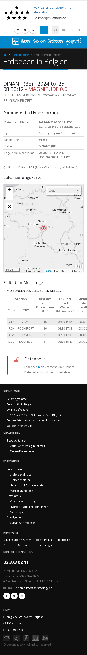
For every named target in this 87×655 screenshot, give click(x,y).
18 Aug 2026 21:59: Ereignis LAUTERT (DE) (35, 415)
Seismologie (20, 55)
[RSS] (32, 30)
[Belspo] (35, 637)
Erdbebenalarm (20, 480)
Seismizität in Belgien (20, 404)
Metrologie (17, 512)
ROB (31, 167)
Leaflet (48, 270)
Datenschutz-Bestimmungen (35, 545)
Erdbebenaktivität (21, 474)
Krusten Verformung (22, 501)
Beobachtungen (17, 440)
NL (78, 29)
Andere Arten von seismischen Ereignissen (33, 420)
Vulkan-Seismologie (22, 522)
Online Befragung (17, 409)
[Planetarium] (6, 637)
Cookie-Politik (43, 539)
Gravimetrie (14, 496)
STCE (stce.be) (14, 630)
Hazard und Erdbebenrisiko (27, 485)
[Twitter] (25, 30)
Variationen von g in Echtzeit (27, 446)
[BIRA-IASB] (16, 637)
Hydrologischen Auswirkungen (29, 506)
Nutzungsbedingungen (17, 539)
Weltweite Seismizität (20, 425)
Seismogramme (17, 399)
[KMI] (26, 637)
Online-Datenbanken (23, 451)
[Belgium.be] (45, 637)
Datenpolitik (62, 539)
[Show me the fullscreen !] (9, 206)
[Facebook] (17, 30)
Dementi (8, 545)
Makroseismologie (22, 490)
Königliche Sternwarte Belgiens (24, 617)
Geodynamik (15, 517)
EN (63, 29)
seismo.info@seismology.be (34, 588)
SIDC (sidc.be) (14, 623)
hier (41, 367)
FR (71, 29)
